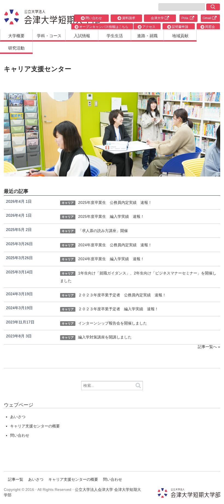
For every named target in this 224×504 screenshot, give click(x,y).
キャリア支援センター (37, 69)
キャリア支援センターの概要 (35, 426)
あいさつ (17, 417)
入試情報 (82, 35)
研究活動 (16, 48)
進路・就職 (147, 35)
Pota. (185, 18)
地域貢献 (180, 35)
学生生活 (115, 35)
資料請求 (128, 18)
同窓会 (209, 27)
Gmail (207, 18)
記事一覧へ (207, 346)
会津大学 (158, 18)
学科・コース (49, 35)
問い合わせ (93, 18)
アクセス (148, 27)
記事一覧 (15, 479)
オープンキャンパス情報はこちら (103, 27)
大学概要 (16, 35)
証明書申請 (179, 27)
